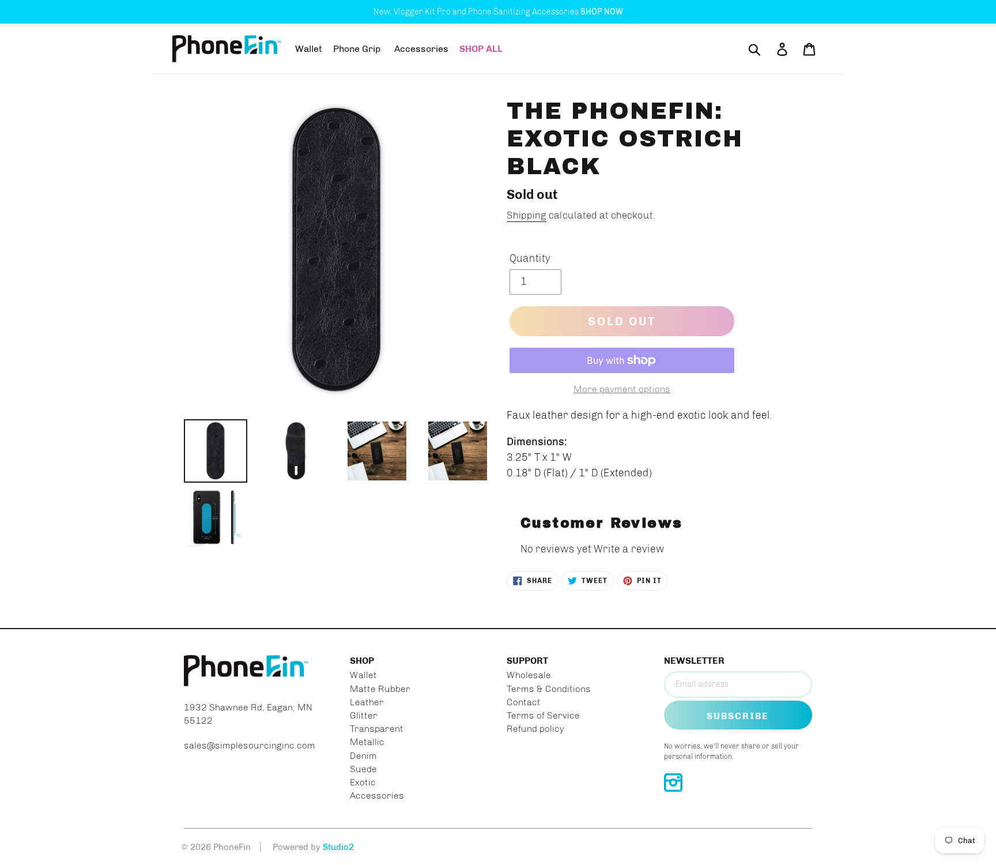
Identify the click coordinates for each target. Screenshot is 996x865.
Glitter (364, 715)
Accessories (377, 795)
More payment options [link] (622, 388)
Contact (524, 702)
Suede (363, 769)
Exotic (363, 782)
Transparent (376, 728)
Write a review (629, 549)
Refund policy (535, 728)
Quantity (530, 258)
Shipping (526, 215)
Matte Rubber (380, 688)
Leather (367, 702)
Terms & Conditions (549, 688)
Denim (363, 755)
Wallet (363, 675)
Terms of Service (543, 715)
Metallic (367, 741)
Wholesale (529, 675)
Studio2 (338, 847)
